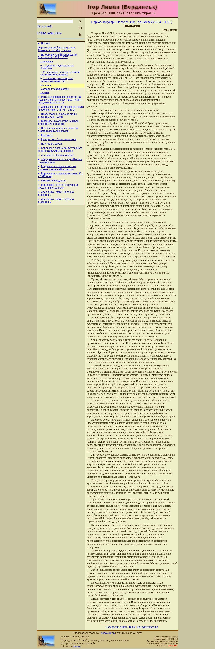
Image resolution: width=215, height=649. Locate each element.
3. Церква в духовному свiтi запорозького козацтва (56, 79)
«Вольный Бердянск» (53, 180)
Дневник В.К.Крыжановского (57, 155)
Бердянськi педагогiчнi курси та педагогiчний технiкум (58, 186)
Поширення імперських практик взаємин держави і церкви (58, 129)
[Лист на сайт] (80, 28)
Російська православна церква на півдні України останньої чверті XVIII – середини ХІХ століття (60, 100)
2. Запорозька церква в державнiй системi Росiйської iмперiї (60, 73)
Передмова (46, 61)
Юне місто (47, 135)
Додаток (44, 93)
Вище (132, 626)
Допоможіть (108, 633)
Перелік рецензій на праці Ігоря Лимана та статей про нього (56, 49)
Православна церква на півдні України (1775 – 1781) (57, 115)
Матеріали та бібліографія (54, 89)
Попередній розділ (116, 626)
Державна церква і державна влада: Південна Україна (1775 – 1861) (61, 108)
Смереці (77, 646)
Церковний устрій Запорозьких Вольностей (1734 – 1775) (57, 56)
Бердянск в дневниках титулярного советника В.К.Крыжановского (60, 149)
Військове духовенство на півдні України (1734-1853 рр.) (58, 122)
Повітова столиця (51, 143)
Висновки (45, 85)
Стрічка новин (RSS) (49, 33)
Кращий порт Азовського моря (58, 139)
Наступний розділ (147, 626)
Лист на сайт (44, 26)
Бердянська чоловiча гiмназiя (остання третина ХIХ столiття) (57, 168)
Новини (45, 43)
